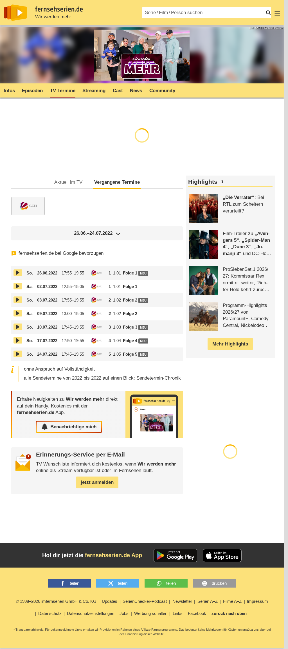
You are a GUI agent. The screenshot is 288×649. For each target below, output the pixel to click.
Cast (118, 90)
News (136, 90)
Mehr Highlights (230, 344)
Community (162, 90)
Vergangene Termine (117, 182)
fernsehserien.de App (113, 555)
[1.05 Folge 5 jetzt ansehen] (18, 354)
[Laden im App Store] (222, 555)
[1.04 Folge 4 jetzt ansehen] (18, 340)
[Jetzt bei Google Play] (175, 555)
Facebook (197, 613)
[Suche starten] (268, 12)
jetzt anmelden (97, 482)
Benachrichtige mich (73, 426)
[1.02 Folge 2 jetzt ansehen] (18, 299)
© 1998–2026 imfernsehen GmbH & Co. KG (56, 601)
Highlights (202, 181)
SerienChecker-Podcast (145, 601)
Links (178, 613)
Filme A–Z (232, 601)
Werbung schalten (150, 613)
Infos (9, 90)
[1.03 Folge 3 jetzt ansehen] (18, 327)
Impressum (257, 601)
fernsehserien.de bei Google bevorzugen (61, 253)
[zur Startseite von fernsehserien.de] (15, 13)
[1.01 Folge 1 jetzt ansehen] (18, 272)
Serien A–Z (207, 601)
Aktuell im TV (68, 182)
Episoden (32, 90)
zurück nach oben (229, 613)
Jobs (124, 613)
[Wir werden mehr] (154, 414)
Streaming (93, 90)
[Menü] (277, 13)
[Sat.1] (28, 206)
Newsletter (182, 601)
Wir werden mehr (53, 16)
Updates (109, 601)
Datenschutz (50, 613)
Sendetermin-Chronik (158, 378)
